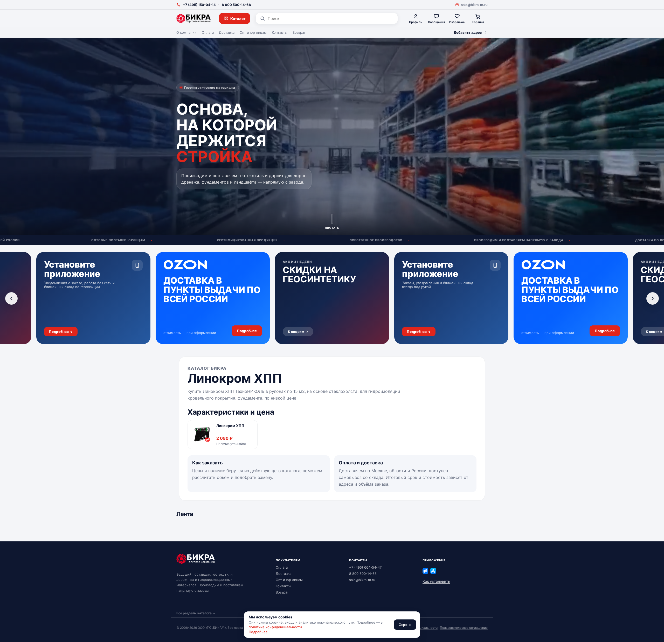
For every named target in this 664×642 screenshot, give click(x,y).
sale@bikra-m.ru (474, 5)
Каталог (238, 18)
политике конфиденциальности (275, 627)
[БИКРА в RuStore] (425, 571)
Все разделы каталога (194, 613)
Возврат (299, 32)
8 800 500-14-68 (236, 5)
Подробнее (258, 632)
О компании (186, 32)
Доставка (226, 32)
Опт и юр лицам (253, 32)
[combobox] (330, 18)
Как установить (436, 581)
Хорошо (405, 625)
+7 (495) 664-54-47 (365, 567)
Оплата (208, 32)
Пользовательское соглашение (464, 628)
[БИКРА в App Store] (433, 571)
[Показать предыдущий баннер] (11, 298)
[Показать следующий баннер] (652, 298)
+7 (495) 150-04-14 (199, 5)
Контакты (279, 32)
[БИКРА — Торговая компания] (193, 18)
